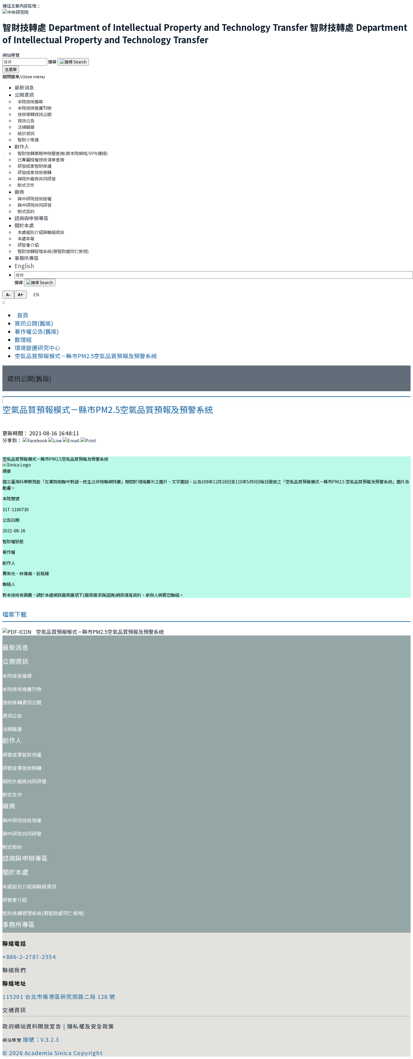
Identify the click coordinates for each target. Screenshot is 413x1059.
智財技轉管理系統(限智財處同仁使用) (53, 251)
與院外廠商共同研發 (24, 781)
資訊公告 (12, 715)
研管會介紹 (14, 899)
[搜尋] (73, 62)
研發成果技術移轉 (22, 768)
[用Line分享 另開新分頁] (55, 440)
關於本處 (24, 225)
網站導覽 (10, 55)
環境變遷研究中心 (37, 347)
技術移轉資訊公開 (22, 702)
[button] (23, 76)
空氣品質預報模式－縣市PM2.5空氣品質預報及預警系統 (86, 356)
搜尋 (52, 61)
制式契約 (26, 211)
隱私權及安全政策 (90, 1026)
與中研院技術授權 (22, 820)
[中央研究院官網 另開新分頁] (15, 12)
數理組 (23, 339)
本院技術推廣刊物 (22, 689)
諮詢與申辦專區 (31, 218)
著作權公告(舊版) (37, 331)
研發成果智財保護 (22, 754)
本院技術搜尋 (17, 675)
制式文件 (26, 185)
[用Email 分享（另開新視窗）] (71, 440)
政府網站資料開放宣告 (31, 1026)
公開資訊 (24, 94)
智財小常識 (28, 139)
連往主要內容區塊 (19, 5)
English (24, 266)
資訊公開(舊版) (34, 323)
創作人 (22, 146)
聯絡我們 (14, 970)
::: (38, 5)
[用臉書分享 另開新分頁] (35, 440)
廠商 (19, 191)
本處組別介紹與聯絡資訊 (41, 232)
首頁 (21, 315)
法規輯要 (12, 729)
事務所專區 (27, 258)
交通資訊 (14, 1010)
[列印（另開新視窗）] (88, 440)
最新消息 (24, 87)
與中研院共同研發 (22, 833)
